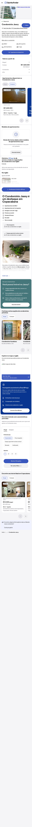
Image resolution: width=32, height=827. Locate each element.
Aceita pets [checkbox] (15, 445)
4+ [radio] (16, 453)
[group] (14, 102)
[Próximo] (27, 120)
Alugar (5, 84)
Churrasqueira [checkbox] (18, 438)
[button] (14, 102)
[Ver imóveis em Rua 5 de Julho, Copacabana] (23, 7)
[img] (14, 95)
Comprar (12, 84)
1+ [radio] (5, 453)
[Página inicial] (11, 3)
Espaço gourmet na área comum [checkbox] (13, 441)
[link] (16, 461)
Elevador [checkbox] (7, 445)
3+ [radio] (12, 453)
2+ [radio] (8, 453)
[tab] (5, 429)
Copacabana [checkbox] (8, 438)
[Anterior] (21, 120)
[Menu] (2, 2)
